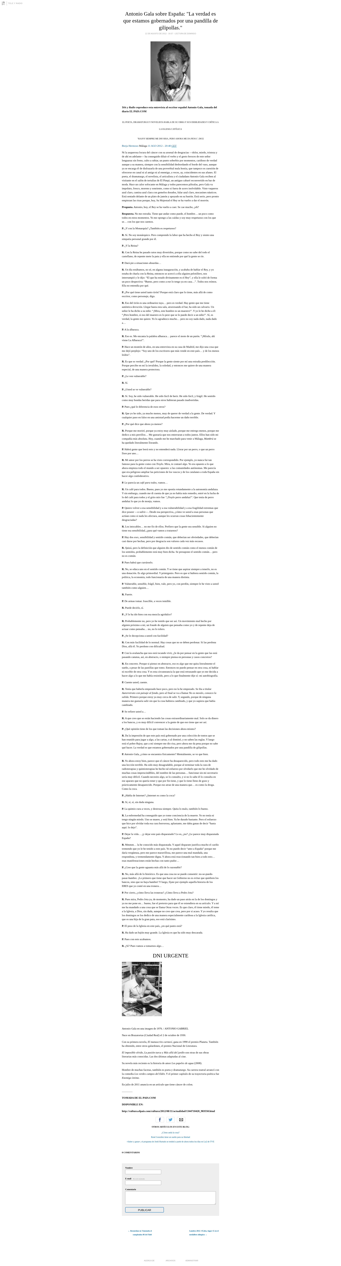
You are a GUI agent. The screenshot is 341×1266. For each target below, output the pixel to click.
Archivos (170, 1260)
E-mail (135, 1178)
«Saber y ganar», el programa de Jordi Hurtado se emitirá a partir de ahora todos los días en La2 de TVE (170, 1141)
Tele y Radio (15, 3)
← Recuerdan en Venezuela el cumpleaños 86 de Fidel (140, 1233)
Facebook (160, 1119)
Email (181, 1119)
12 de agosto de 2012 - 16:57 (159, 33)
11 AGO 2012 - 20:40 (162, 145)
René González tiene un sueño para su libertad (170, 1137)
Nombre (129, 1168)
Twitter (170, 1119)
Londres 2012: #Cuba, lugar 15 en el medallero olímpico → (204, 1233)
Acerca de (149, 1260)
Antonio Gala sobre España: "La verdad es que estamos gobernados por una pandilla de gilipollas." (170, 21)
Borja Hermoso (130, 145)
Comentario (130, 1189)
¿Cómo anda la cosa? (170, 1132)
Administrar (191, 1260)
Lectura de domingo (185, 33)
